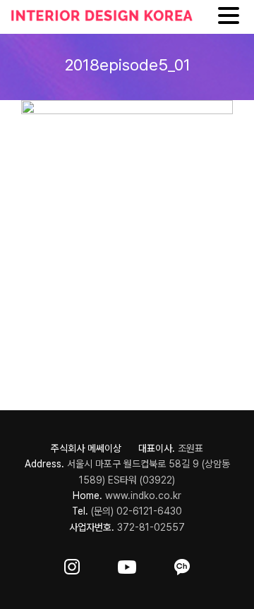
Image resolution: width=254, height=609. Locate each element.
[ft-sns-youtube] (127, 564)
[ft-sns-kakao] (182, 564)
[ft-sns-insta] (72, 564)
